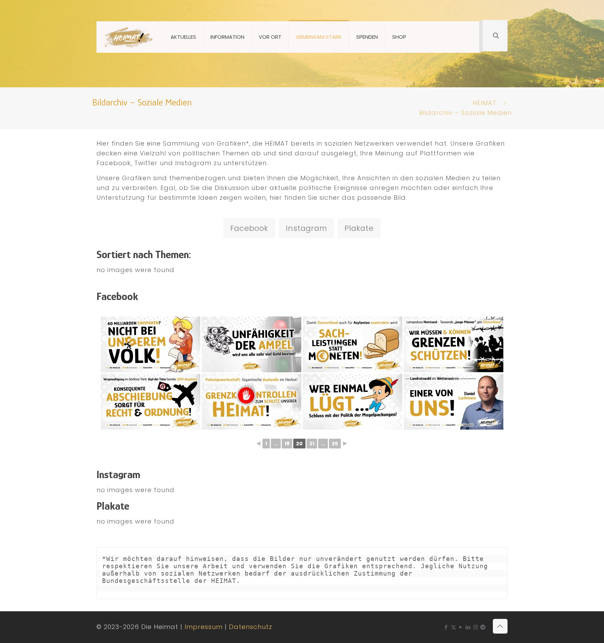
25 (335, 443)
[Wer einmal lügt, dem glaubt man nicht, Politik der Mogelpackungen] (352, 402)
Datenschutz (250, 626)
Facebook (249, 228)
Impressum (204, 626)
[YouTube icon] (460, 627)
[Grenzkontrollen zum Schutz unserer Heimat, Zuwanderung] (251, 402)
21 (311, 443)
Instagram (306, 228)
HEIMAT (484, 102)
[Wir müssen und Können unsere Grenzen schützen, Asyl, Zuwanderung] (453, 344)
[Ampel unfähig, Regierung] (251, 344)
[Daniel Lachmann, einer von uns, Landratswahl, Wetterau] (453, 402)
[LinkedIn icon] (468, 627)
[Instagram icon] (475, 627)
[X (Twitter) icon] (453, 627)
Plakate (359, 228)
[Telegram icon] (483, 627)
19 (287, 443)
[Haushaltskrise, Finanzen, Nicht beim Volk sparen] (150, 344)
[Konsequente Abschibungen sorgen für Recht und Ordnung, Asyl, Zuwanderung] (150, 402)
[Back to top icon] (500, 626)
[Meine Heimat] (128, 37)
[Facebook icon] (446, 627)
